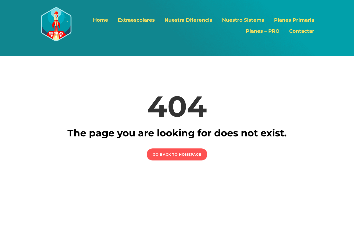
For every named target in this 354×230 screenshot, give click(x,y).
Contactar (301, 31)
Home (100, 20)
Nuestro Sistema (243, 20)
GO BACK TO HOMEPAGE (177, 154)
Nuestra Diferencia (188, 20)
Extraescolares (136, 20)
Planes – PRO (263, 31)
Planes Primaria (294, 20)
